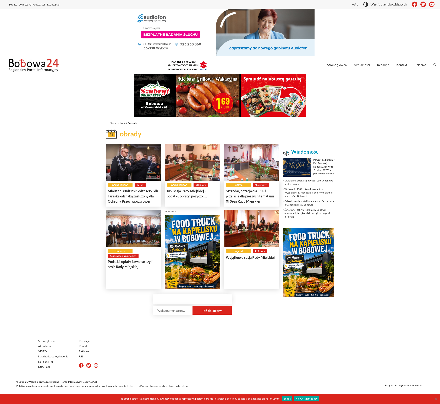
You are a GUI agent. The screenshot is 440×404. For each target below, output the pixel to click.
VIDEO (42, 351)
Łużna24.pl (53, 4)
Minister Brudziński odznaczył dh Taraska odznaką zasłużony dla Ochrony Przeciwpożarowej (133, 196)
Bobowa (238, 184)
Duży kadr (44, 366)
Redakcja (383, 65)
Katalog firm (45, 361)
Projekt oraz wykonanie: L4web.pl (403, 385)
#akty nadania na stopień (123, 255)
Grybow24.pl (37, 4)
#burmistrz (261, 184)
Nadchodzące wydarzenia (53, 356)
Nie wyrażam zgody (306, 398)
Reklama (420, 65)
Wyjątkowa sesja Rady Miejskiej (250, 257)
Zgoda (287, 398)
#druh (140, 184)
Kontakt (401, 65)
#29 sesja (260, 251)
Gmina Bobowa (120, 184)
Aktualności (362, 65)
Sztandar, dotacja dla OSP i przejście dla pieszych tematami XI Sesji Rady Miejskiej (250, 196)
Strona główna (337, 65)
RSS (81, 356)
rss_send (238, 251)
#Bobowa (201, 184)
